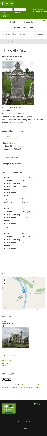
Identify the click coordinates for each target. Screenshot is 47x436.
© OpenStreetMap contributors (37, 309)
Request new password (40, 12)
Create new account (39, 9)
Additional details (12, 157)
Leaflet (26, 309)
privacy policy (24, 425)
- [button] (4, 283)
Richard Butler (6, 361)
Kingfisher (5, 363)
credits (23, 418)
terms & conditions (23, 421)
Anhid (13, 60)
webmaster (23, 432)
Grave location (11, 136)
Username (3, 12)
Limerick (12, 143)
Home (3, 41)
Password (17, 12)
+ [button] (4, 280)
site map (24, 428)
